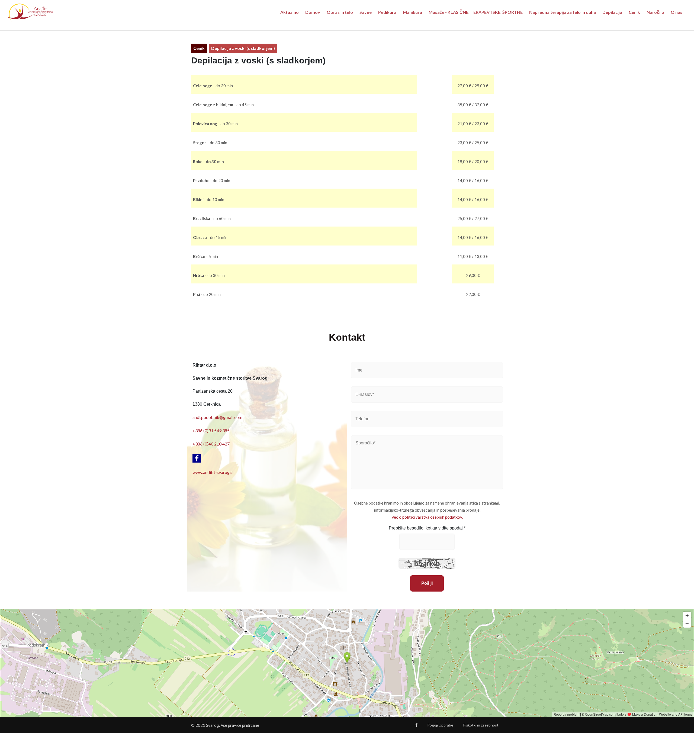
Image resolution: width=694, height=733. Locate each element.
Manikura (412, 12)
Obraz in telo (340, 12)
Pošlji (427, 583)
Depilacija (612, 12)
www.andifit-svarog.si (212, 472)
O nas (676, 12)
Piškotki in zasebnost (481, 725)
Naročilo (655, 12)
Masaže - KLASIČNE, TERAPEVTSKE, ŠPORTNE (476, 12)
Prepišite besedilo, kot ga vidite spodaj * (427, 528)
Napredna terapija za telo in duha (562, 12)
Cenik (634, 12)
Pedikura (387, 12)
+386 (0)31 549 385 (211, 430)
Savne (365, 12)
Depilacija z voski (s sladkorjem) (243, 48)
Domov (312, 12)
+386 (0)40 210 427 (211, 443)
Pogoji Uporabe (440, 725)
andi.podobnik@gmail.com (217, 417)
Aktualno (289, 12)
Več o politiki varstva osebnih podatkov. (427, 517)
